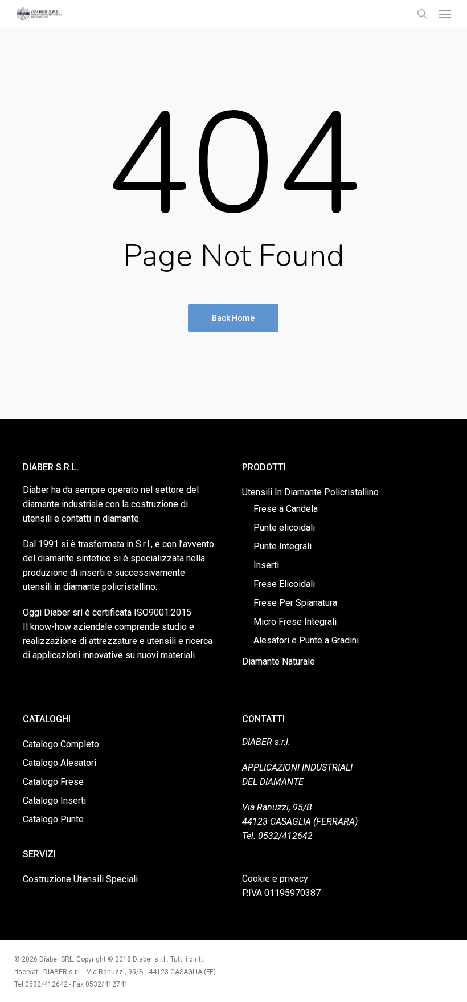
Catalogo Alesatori (59, 762)
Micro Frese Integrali (295, 621)
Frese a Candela (285, 508)
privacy (294, 878)
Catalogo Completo (61, 744)
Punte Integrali (282, 546)
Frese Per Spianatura (295, 602)
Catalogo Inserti (54, 800)
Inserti (266, 565)
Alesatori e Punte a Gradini (306, 640)
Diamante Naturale (278, 661)
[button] (445, 13)
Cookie (256, 878)
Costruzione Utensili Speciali (80, 879)
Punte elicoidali (284, 527)
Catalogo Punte (53, 819)
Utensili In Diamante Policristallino (310, 492)
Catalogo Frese (53, 781)
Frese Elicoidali (284, 584)
